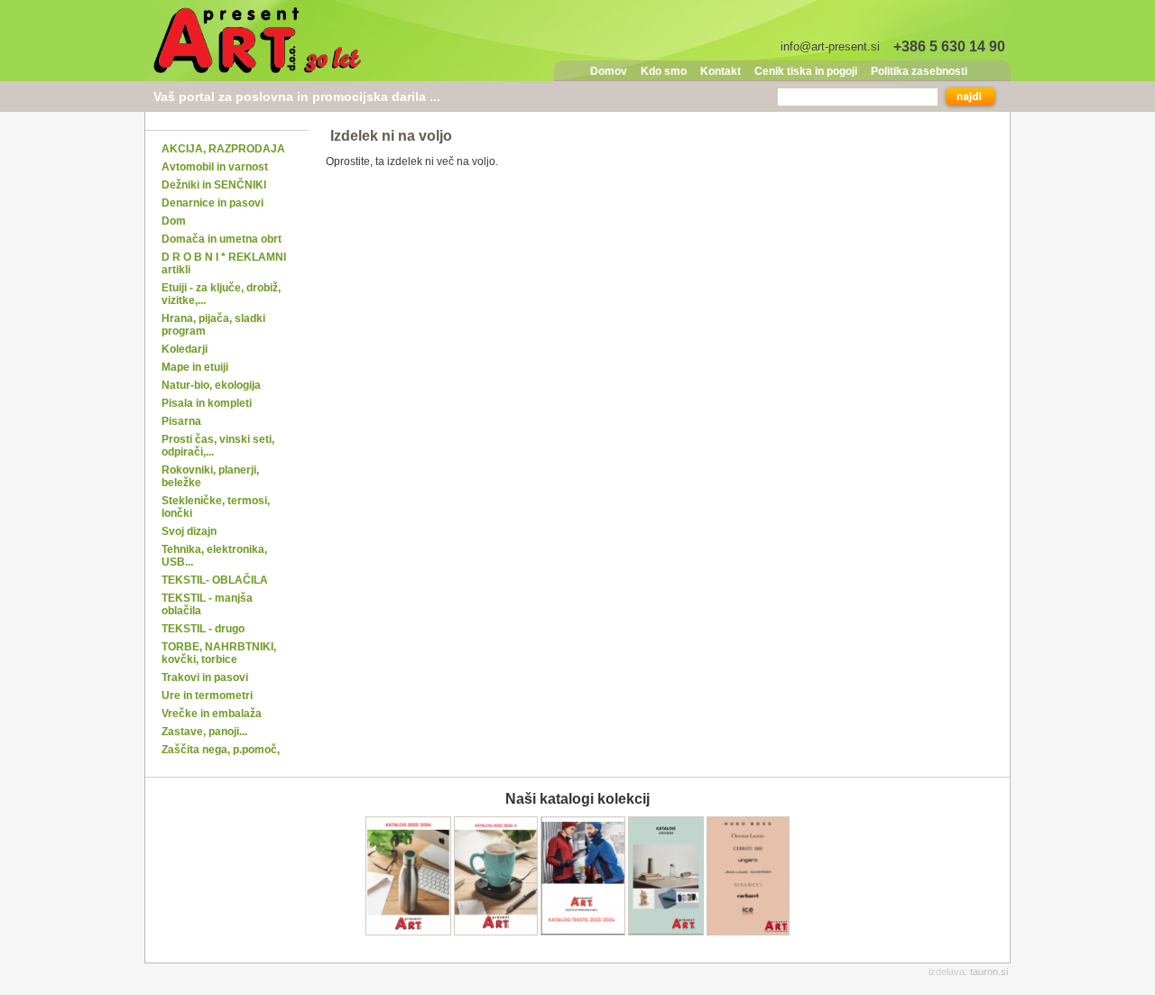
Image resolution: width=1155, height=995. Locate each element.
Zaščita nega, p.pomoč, (221, 749)
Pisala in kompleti (207, 403)
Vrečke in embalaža (212, 713)
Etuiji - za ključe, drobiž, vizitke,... (221, 294)
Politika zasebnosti (919, 71)
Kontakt (720, 71)
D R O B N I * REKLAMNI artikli (224, 263)
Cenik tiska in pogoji (805, 71)
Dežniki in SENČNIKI (214, 185)
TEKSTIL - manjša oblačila (207, 604)
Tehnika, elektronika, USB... (214, 555)
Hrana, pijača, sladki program (213, 324)
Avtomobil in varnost (215, 167)
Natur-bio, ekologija (211, 385)
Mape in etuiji (195, 367)
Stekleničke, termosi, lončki (216, 507)
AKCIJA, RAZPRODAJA (223, 149)
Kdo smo (664, 71)
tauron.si (989, 971)
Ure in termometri (207, 695)
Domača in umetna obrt (222, 239)
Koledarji (185, 349)
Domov (608, 71)
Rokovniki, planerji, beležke (210, 476)
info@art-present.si (830, 46)
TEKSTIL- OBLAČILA (215, 580)
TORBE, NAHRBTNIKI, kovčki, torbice (219, 653)
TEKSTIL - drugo (203, 628)
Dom (174, 221)
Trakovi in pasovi (205, 677)
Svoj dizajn (189, 531)
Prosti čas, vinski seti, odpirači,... (218, 445)
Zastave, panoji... (204, 731)
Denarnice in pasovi (212, 203)
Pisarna (181, 421)
